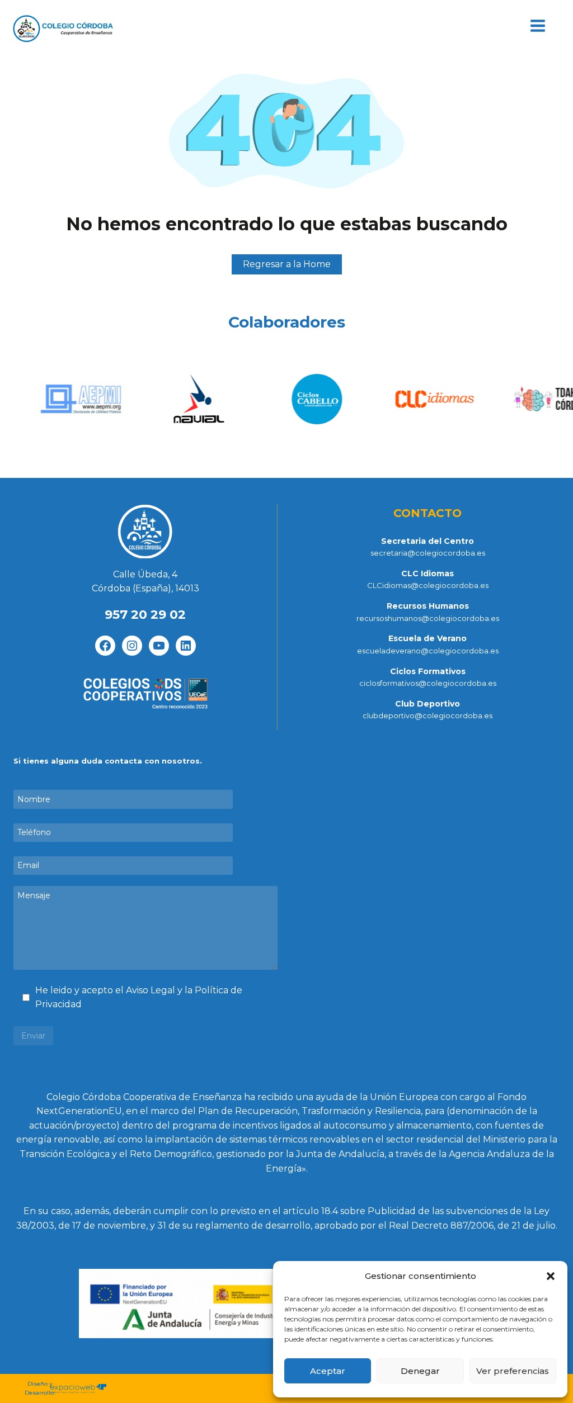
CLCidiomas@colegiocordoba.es (428, 585)
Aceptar (327, 1371)
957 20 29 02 (145, 614)
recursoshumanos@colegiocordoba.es (427, 618)
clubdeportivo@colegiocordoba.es (427, 715)
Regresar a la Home (287, 264)
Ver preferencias (512, 1371)
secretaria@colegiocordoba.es (427, 552)
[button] (550, 1276)
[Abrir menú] (537, 26)
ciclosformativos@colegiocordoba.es (427, 683)
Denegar (420, 1371)
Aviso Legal (151, 990)
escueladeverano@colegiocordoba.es (428, 650)
